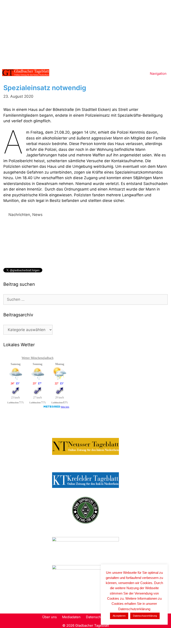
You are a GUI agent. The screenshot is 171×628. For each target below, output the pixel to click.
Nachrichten (19, 214)
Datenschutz (96, 617)
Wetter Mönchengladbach (37, 358)
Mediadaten (71, 617)
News (37, 214)
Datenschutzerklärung (145, 615)
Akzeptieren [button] (119, 615)
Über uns (49, 617)
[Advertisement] (85, 33)
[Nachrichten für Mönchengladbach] (25, 72)
